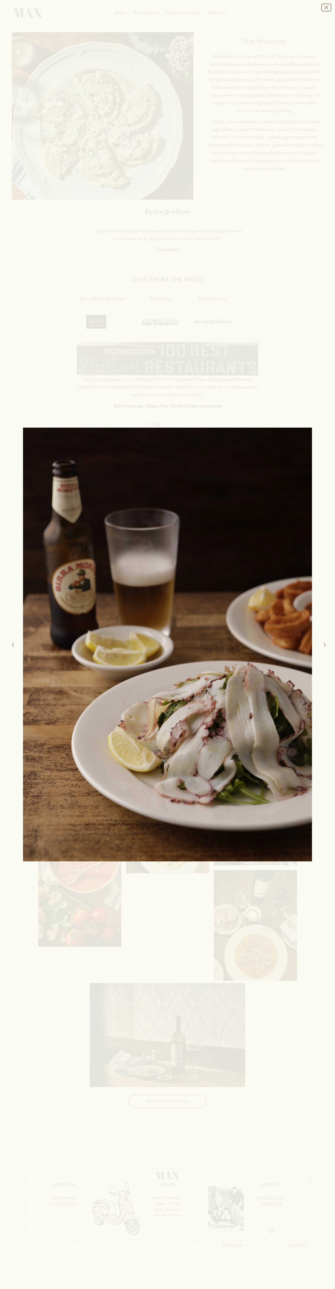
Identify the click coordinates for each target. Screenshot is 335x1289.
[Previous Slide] (11, 644)
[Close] (326, 7)
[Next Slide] (323, 644)
